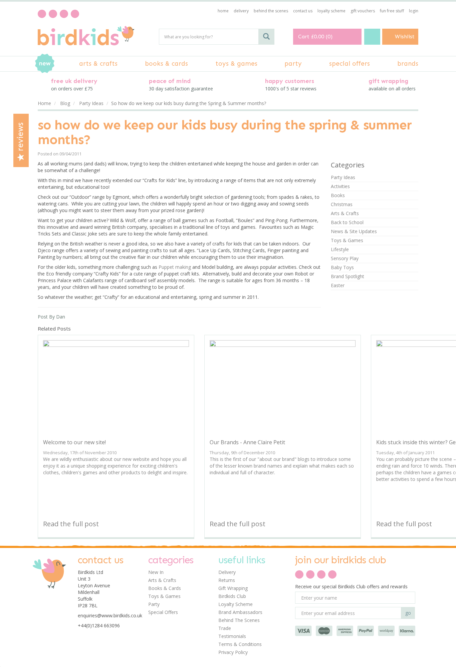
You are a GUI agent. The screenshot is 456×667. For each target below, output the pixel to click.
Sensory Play (345, 258)
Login (413, 11)
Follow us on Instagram (75, 14)
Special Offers (163, 612)
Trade (224, 628)
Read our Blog (53, 14)
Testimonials (232, 636)
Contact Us (302, 11)
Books (338, 195)
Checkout (372, 37)
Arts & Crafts (345, 213)
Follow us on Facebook (42, 14)
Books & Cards (164, 588)
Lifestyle (340, 249)
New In (156, 572)
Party (154, 604)
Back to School (347, 222)
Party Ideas (343, 177)
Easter (338, 285)
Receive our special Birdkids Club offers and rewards (351, 586)
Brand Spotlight (347, 276)
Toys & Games (347, 240)
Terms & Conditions (240, 644)
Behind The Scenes (239, 620)
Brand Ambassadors (240, 612)
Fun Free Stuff (392, 11)
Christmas (342, 204)
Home (223, 11)
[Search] (266, 37)
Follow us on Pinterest (64, 14)
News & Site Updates (354, 231)
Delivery (227, 572)
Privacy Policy (233, 652)
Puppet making (175, 267)
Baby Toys (342, 267)
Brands (407, 63)
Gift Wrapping (233, 588)
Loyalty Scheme (235, 604)
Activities (340, 186)
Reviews (20, 137)
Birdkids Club (232, 596)
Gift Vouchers (363, 11)
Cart (303, 36)
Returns (226, 580)
